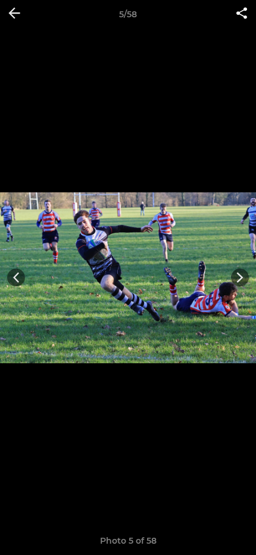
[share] (242, 14)
